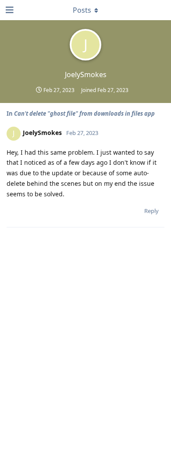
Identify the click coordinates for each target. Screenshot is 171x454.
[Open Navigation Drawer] (9, 10)
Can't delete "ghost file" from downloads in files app (84, 113)
